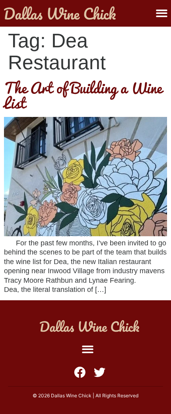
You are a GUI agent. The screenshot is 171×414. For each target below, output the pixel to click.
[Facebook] (80, 372)
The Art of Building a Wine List (83, 95)
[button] (161, 13)
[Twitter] (99, 372)
